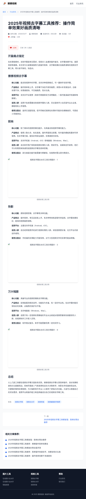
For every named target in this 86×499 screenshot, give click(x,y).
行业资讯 (79, 3)
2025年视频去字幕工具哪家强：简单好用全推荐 (61, 420)
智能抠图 (6, 485)
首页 (71, 3)
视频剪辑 (41, 402)
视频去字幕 (19, 402)
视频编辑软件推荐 (54, 402)
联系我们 (62, 482)
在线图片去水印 (8, 478)
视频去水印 (30, 402)
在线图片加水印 (8, 482)
